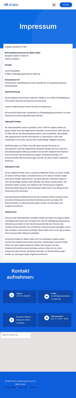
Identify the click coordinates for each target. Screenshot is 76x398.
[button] (54, 4)
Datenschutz (10, 387)
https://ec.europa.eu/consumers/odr (30, 101)
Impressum (22, 387)
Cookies (32, 387)
